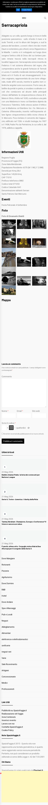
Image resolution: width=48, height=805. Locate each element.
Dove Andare (7, 602)
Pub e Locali (7, 614)
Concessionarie (9, 676)
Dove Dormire (8, 583)
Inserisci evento (9, 720)
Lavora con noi (8, 723)
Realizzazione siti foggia (12, 714)
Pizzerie (5, 571)
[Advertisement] (24, 786)
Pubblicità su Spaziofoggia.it (14, 710)
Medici (5, 683)
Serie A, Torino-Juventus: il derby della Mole (20, 499)
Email (20, 411)
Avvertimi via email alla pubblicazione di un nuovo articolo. (23, 434)
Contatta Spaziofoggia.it (12, 727)
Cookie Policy (8, 730)
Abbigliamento (8, 627)
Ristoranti (6, 565)
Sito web (36, 411)
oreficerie (6, 645)
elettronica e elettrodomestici (15, 639)
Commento (7, 376)
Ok (18, 10)
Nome (5, 411)
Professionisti (8, 689)
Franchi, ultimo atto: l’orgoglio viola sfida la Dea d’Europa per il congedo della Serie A (21, 547)
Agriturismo (7, 577)
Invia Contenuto (9, 717)
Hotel (4, 596)
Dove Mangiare (8, 558)
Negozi (5, 621)
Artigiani (5, 670)
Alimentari (6, 633)
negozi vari (6, 652)
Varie (4, 658)
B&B (3, 589)
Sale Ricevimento (9, 664)
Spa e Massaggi (9, 608)
